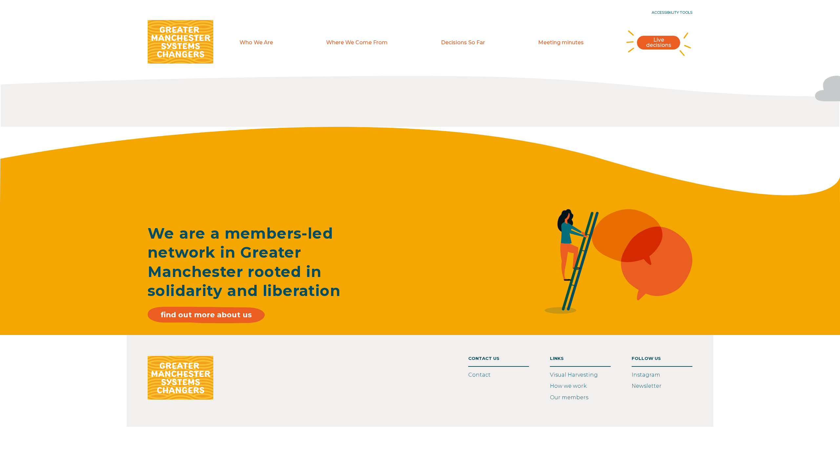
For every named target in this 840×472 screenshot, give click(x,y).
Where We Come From (357, 43)
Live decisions (658, 42)
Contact (479, 375)
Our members (569, 397)
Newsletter (647, 386)
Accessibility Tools (672, 12)
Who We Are (256, 43)
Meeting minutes (561, 43)
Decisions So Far (463, 43)
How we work (568, 386)
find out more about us (206, 314)
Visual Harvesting (574, 375)
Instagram (646, 375)
